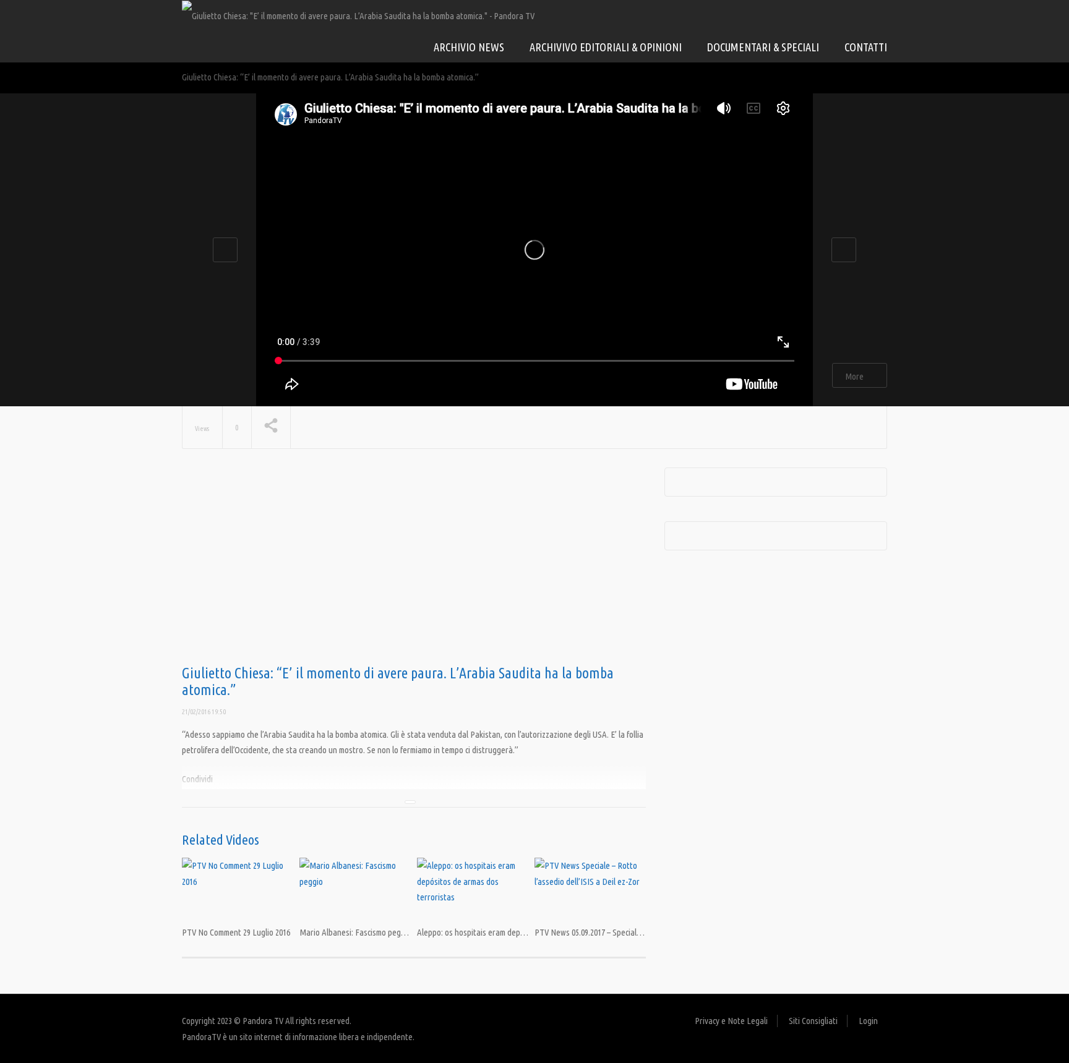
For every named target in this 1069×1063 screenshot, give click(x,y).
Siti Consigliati (813, 1020)
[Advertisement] (414, 566)
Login (868, 1020)
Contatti (865, 47)
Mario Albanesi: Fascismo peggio (355, 932)
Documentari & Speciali (763, 47)
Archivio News (469, 47)
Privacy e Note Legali (731, 1020)
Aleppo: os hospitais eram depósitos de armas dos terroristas (523, 932)
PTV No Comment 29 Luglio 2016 (236, 932)
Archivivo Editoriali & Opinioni (606, 47)
